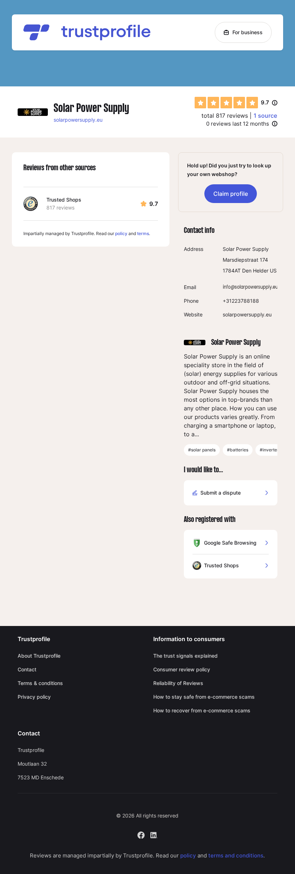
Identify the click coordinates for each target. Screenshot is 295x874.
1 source (265, 115)
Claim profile (230, 193)
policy (121, 233)
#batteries (237, 449)
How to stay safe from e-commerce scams (204, 697)
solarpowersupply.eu (78, 120)
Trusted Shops (63, 200)
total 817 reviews (224, 115)
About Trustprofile (39, 656)
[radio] (200, 102)
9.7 (269, 103)
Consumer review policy (181, 669)
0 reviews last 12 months (237, 123)
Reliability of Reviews (178, 683)
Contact (27, 669)
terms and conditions (235, 855)
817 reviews (60, 207)
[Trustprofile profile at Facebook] (141, 834)
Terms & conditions (40, 683)
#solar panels (201, 449)
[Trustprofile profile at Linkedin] (154, 834)
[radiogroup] (226, 102)
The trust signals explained (185, 656)
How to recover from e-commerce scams (201, 710)
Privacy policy (34, 697)
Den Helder (255, 270)
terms (143, 233)
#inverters (270, 449)
